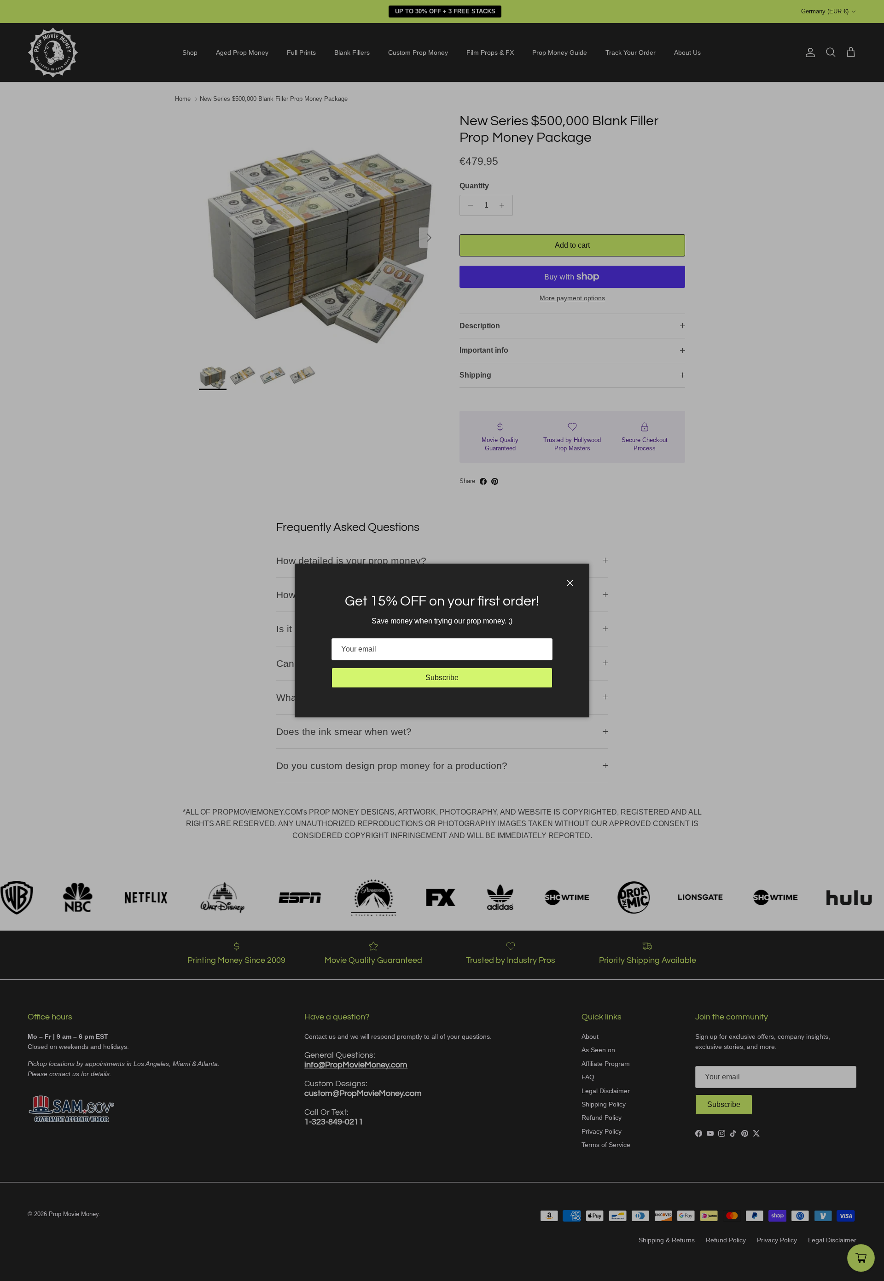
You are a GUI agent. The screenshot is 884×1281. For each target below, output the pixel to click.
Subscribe (442, 677)
